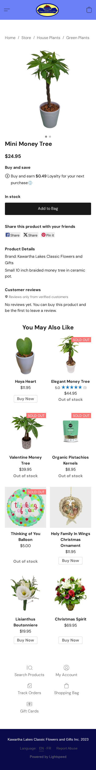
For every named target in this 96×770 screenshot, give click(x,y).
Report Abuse (67, 748)
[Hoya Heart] (25, 355)
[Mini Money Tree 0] (48, 89)
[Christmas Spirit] (70, 593)
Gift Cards (29, 711)
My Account (66, 674)
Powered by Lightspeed (48, 757)
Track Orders (29, 692)
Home (10, 37)
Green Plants (77, 37)
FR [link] (49, 748)
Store (26, 37)
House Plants (48, 37)
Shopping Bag (66, 692)
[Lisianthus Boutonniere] (25, 593)
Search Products (29, 674)
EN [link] (41, 748)
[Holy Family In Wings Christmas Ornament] (70, 507)
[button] (48, 10)
